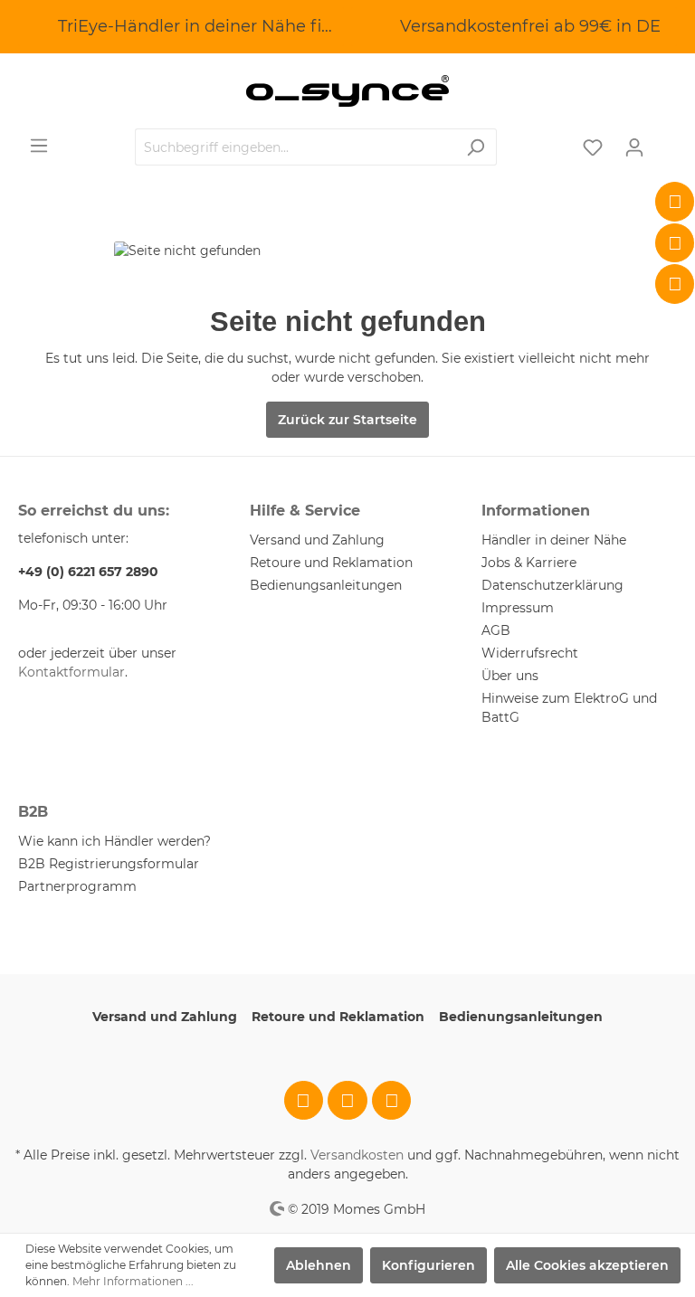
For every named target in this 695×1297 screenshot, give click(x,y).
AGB (495, 630)
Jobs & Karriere (528, 562)
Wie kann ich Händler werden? (114, 841)
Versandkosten (357, 1155)
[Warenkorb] (666, 140)
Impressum (517, 608)
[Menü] (39, 145)
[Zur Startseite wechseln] (347, 91)
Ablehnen (318, 1265)
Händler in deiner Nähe (553, 540)
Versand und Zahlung (317, 540)
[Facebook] (675, 202)
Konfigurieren (428, 1265)
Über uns (509, 675)
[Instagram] (675, 243)
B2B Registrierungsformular (108, 864)
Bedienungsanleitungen (326, 585)
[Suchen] (475, 147)
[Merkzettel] (593, 147)
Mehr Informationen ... (133, 1281)
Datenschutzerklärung (552, 585)
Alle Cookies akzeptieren (587, 1265)
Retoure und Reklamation (331, 562)
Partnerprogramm (77, 886)
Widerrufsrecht (529, 653)
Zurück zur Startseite (347, 420)
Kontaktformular (71, 672)
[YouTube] (675, 284)
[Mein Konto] (634, 147)
